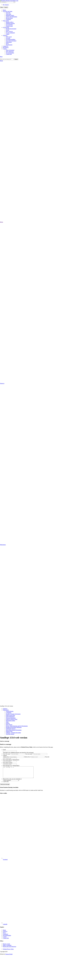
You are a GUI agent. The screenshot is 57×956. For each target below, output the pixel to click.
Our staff (8, 38)
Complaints (8, 712)
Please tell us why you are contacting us (12, 779)
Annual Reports (9, 711)
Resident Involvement (11, 28)
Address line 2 (27, 756)
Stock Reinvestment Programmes (13, 730)
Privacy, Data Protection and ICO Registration (17, 726)
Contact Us (5, 46)
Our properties (9, 24)
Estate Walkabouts (10, 716)
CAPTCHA (6, 781)
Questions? (8, 19)
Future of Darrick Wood (11, 719)
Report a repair (6, 943)
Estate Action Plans (10, 715)
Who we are (9, 36)
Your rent (8, 12)
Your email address (11, 760)
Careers (5, 48)
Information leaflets (10, 720)
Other (7, 722)
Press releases (9, 724)
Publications (9, 42)
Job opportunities (10, 52)
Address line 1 (6, 756)
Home (4, 10)
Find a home (6, 20)
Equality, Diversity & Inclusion (13, 714)
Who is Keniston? (10, 50)
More (1, 56)
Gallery (7, 34)
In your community (10, 32)
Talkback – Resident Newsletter (13, 732)
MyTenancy (6, 47)
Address (5, 755)
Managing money (10, 15)
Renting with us (9, 22)
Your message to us (11, 765)
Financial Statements (11, 718)
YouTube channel (10, 734)
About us (5, 35)
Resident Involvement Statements (14, 727)
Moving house (9, 18)
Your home (8, 14)
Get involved (6, 27)
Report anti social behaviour (9, 946)
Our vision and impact (11, 40)
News (7, 43)
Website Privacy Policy (8, 949)
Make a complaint (7, 945)
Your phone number (7, 762)
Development (9, 44)
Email (4, 749)
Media (1, 222)
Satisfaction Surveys (10, 728)
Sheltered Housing (10, 23)
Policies (8, 723)
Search (5, 7)
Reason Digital (8, 954)
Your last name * (29, 754)
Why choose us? (10, 51)
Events (7, 30)
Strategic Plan (9, 731)
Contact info (9, 54)
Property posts (9, 26)
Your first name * (7, 754)
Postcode (47, 756)
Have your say (9, 31)
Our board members (10, 39)
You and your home (7, 11)
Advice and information (11, 16)
